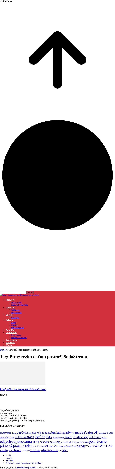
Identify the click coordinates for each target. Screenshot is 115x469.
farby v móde (73, 432)
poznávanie (98, 441)
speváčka (53, 446)
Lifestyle (10, 307)
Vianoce (90, 446)
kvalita (40, 437)
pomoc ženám (82, 442)
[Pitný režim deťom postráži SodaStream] (22, 384)
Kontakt (9, 460)
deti (29, 432)
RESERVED (37, 446)
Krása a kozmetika (19, 305)
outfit (36, 441)
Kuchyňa (15, 317)
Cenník (9, 458)
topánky (72, 446)
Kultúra (9, 320)
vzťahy (4, 450)
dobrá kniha (56, 432)
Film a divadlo (17, 328)
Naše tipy (10, 342)
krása (30, 437)
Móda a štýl (16, 302)
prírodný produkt (12, 446)
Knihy (13, 322)
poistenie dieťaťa (68, 442)
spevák (44, 446)
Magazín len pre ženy (26, 467)
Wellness (15, 310)
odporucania (21, 441)
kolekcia (20, 437)
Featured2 (102, 433)
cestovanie (5, 432)
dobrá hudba (39, 432)
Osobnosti (11, 332)
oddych (5, 441)
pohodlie (44, 441)
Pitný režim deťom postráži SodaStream (23, 389)
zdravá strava (49, 450)
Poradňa (10, 330)
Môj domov (16, 312)
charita (14, 433)
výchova (15, 450)
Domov (3, 350)
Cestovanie (11, 340)
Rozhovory (16, 335)
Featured (90, 432)
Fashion (10, 300)
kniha (11, 437)
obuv (104, 437)
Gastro (9, 315)
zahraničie (26, 450)
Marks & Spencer (58, 437)
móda (68, 437)
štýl (65, 450)
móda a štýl (80, 437)
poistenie (55, 441)
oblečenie (95, 437)
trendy (81, 446)
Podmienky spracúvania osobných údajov (24, 463)
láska (49, 437)
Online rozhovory (19, 338)
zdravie (35, 450)
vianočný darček (103, 446)
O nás (8, 455)
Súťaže (9, 345)
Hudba (14, 325)
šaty (60, 450)
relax (28, 446)
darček (22, 432)
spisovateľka (64, 446)
